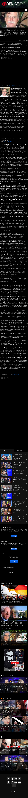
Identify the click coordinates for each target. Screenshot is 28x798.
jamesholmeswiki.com (14, 85)
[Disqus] (13, 396)
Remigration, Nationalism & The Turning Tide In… (18, 495)
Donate (14, 549)
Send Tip (14, 561)
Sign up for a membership (7, 543)
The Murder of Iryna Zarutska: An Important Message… (19, 464)
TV (3, 737)
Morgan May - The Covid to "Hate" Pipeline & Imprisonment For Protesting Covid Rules (14, 726)
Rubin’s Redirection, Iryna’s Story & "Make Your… (19, 479)
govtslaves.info (16, 374)
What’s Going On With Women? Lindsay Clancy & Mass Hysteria (13, 750)
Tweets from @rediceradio (9, 567)
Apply (14, 536)
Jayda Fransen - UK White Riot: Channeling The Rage (10, 711)
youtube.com (8, 40)
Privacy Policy (14, 791)
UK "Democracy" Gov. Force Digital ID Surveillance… (19, 456)
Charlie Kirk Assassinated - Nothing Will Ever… (18, 487)
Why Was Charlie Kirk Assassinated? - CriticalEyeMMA (19, 471)
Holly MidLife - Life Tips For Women (12, 642)
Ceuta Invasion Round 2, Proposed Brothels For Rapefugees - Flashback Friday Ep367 (12, 688)
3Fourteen (7, 698)
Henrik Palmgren (14, 789)
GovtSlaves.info (8, 141)
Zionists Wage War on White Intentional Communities (20, 503)
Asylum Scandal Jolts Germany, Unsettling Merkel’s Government (11, 602)
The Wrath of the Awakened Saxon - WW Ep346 (19, 510)
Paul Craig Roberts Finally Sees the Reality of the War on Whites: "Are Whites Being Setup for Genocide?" (12, 623)
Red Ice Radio (7, 676)
